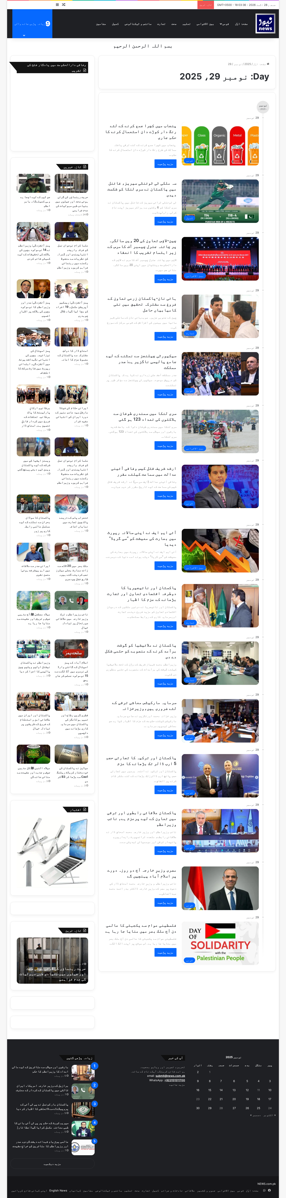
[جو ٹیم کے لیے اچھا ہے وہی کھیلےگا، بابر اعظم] (33, 183)
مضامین (101, 23)
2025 (247, 64)
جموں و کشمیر (206, 1190)
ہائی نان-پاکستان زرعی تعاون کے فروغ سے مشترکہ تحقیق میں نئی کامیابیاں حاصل (142, 304)
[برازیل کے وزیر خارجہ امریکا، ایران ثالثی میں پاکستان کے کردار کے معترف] (83, 1091)
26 (247, 1108)
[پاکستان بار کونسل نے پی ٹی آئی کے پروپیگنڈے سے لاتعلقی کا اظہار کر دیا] (83, 1110)
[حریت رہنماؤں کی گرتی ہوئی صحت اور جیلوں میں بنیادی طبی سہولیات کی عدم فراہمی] (71, 183)
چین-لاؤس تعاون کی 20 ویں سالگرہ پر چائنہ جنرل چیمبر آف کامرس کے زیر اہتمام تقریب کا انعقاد (141, 246)
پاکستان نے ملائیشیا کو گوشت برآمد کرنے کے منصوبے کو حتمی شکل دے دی (140, 651)
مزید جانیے (177, 1084)
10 (269, 1090)
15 (209, 1090)
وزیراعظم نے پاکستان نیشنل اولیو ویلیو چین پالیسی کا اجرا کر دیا (34, 667)
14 (221, 1090)
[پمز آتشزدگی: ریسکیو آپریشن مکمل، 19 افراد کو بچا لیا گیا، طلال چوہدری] (71, 288)
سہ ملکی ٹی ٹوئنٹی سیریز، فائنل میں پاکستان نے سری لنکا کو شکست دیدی (141, 189)
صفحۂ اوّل (241, 23)
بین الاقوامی (205, 23)
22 (209, 1099)
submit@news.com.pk (170, 1075)
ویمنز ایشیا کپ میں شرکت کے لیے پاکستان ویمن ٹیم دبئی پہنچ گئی (34, 465)
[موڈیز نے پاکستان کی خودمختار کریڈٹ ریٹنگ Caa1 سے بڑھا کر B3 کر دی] (71, 754)
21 (221, 1099)
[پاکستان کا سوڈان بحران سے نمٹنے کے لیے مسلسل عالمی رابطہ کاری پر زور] (33, 503)
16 (197, 1090)
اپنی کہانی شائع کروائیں (29, 1190)
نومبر (238, 64)
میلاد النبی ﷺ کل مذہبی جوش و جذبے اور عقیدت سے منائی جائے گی (33, 772)
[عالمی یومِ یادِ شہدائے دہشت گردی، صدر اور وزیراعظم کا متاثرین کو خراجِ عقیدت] (83, 1147)
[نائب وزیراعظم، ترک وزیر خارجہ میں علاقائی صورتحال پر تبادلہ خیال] (71, 600)
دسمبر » (255, 1115)
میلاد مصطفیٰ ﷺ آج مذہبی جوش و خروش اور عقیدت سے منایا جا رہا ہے (33, 618)
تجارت (161, 23)
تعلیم (186, 23)
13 (234, 1090)
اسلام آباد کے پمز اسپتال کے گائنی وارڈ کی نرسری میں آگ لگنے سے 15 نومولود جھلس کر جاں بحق (71, 671)
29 (209, 1108)
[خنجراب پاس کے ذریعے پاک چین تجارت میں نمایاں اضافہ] (71, 503)
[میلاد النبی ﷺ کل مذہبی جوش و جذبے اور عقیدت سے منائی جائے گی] (33, 754)
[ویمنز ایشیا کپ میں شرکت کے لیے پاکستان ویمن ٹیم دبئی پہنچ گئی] (33, 446)
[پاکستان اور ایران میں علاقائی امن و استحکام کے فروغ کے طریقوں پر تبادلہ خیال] (33, 701)
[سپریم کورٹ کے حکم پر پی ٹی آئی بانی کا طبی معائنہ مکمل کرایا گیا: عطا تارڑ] (83, 1129)
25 (258, 1108)
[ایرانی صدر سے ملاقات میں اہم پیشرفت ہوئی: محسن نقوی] (33, 552)
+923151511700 (174, 1080)
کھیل (115, 23)
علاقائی (190, 1190)
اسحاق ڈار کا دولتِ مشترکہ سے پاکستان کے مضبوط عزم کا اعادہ (73, 355)
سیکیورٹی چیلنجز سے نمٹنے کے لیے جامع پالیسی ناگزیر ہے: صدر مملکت (141, 361)
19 (247, 1099)
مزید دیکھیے (52, 1163)
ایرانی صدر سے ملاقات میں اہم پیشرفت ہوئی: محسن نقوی (35, 570)
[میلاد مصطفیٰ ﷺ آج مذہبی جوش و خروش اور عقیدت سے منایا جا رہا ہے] (33, 600)
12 (247, 1090)
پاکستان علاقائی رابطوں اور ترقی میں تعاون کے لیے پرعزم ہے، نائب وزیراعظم (141, 818)
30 (198, 1108)
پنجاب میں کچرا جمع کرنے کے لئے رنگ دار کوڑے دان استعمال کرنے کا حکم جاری (140, 131)
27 (234, 1108)
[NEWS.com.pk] (265, 23)
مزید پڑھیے (165, 163)
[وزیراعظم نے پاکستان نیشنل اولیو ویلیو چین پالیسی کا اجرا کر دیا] (33, 648)
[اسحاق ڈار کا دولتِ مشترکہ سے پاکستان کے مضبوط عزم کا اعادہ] (71, 337)
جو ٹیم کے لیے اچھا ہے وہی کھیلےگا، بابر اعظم (35, 201)
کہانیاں (75, 1190)
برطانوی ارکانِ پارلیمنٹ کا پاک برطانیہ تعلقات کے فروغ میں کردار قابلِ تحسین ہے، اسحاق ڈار (36, 416)
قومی (225, 23)
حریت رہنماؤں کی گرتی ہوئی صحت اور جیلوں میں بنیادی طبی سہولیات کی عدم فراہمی (53, 973)
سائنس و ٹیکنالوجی (138, 23)
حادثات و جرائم (172, 1190)
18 (258, 1099)
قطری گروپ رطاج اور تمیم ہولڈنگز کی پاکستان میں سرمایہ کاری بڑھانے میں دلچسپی (74, 723)
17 (269, 1099)
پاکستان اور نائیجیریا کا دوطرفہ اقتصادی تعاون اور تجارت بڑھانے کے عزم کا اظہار (141, 593)
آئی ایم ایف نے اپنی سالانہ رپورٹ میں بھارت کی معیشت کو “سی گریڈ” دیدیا (141, 538)
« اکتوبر (269, 1115)
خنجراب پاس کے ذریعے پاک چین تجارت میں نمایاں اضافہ (73, 522)
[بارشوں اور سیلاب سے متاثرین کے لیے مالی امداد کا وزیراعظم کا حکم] (83, 1073)
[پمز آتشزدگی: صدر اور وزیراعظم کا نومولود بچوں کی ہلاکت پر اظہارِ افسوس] (33, 288)
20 (234, 1099)
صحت (173, 23)
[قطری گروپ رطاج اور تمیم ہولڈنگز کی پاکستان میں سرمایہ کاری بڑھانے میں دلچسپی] (71, 701)
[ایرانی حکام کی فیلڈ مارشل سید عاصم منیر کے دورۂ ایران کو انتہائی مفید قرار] (71, 394)
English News (58, 1190)
